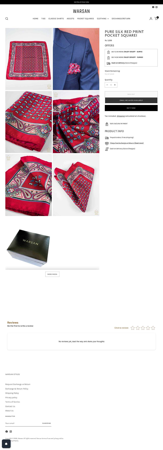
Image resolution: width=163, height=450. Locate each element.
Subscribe (46, 423)
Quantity (108, 80)
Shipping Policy (12, 393)
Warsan (20, 438)
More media (52, 274)
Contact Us (10, 406)
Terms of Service (12, 402)
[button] (131, 100)
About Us (9, 410)
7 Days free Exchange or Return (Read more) (127, 143)
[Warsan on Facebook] (153, 7)
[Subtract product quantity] (107, 85)
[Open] (6, 443)
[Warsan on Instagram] (156, 7)
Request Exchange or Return (17, 384)
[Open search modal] (6, 18)
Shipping (121, 116)
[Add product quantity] (115, 85)
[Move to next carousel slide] (155, 301)
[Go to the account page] (150, 18)
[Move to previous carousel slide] (149, 301)
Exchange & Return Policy (16, 389)
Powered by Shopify (11, 441)
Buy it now (131, 108)
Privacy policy (11, 397)
